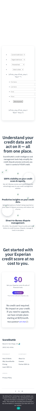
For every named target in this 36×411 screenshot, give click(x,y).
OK (18, 408)
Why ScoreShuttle (8, 361)
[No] (34, 402)
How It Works (6, 358)
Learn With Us (7, 367)
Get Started (18, 293)
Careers (21, 361)
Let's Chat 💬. (24, 322)
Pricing (4, 364)
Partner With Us (24, 364)
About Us (22, 358)
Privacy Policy (7, 378)
